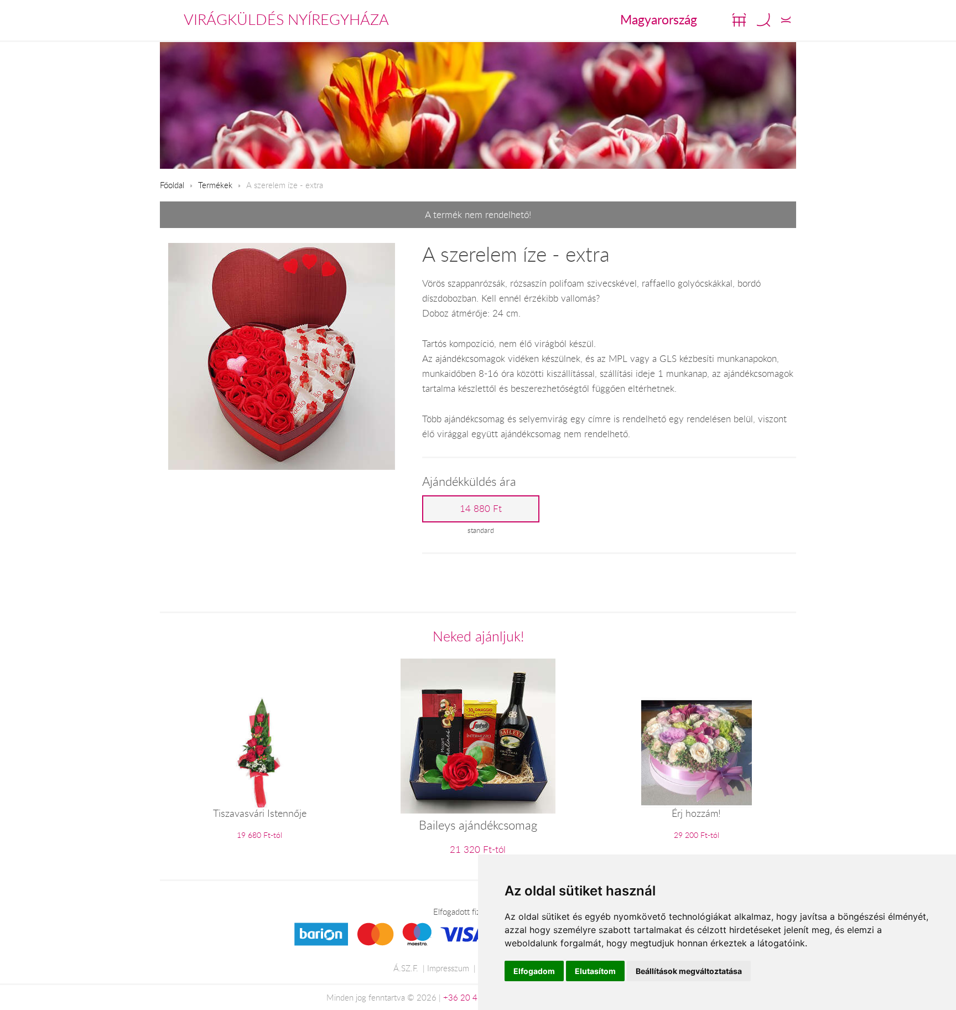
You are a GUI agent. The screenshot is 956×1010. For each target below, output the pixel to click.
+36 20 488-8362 (477, 997)
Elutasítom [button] (595, 971)
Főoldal (172, 184)
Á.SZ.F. (405, 967)
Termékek (215, 184)
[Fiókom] (786, 20)
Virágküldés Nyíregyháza (286, 19)
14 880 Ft (481, 509)
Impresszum (448, 967)
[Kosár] (739, 20)
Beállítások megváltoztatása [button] (689, 971)
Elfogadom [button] (534, 971)
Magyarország (658, 19)
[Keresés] (763, 20)
